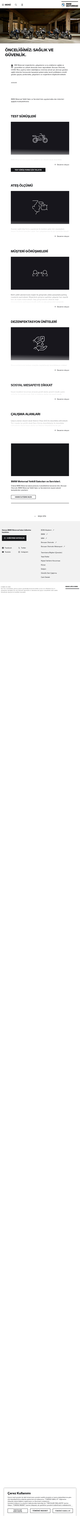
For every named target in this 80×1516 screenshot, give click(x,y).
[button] (6, 4)
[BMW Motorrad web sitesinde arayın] (16, 4)
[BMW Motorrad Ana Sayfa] (69, 5)
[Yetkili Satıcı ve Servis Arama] (22, 4)
